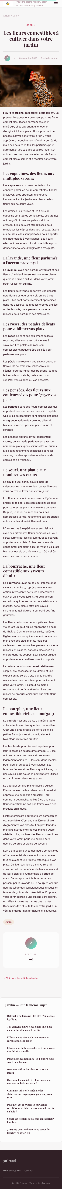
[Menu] (55, 3)
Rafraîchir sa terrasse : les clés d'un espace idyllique (31, 1017)
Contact (28, 1170)
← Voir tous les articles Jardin (20, 978)
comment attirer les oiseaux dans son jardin (27, 1071)
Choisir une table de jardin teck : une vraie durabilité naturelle (31, 1049)
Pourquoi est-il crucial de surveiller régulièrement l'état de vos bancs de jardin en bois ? (31, 1108)
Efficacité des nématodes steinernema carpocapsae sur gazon (28, 1039)
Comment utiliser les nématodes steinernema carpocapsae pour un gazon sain (29, 1094)
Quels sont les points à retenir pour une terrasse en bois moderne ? (29, 1081)
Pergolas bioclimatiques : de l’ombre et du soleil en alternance (30, 1060)
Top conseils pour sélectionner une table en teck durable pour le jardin (29, 1028)
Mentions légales (12, 1170)
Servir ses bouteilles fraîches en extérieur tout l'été (30, 1120)
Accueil (6, 15)
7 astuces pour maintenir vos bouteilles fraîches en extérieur (29, 1131)
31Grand (9, 1160)
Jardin (16, 15)
